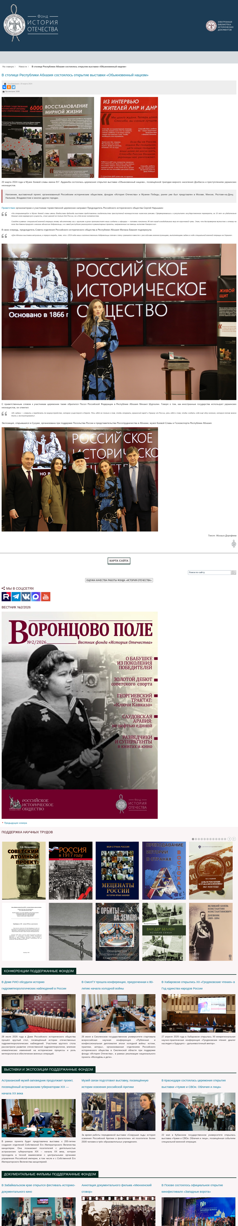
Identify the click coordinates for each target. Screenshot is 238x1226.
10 (219, 839)
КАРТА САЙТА (119, 560)
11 (222, 839)
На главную (8, 67)
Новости (23, 67)
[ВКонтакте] (4, 87)
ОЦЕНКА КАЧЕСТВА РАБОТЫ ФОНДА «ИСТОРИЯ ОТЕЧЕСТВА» (119, 580)
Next (234, 839)
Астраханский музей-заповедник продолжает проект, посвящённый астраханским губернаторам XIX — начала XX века (37, 1087)
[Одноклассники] (9, 87)
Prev (229, 839)
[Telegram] (13, 87)
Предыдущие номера (15, 823)
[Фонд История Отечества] (31, 23)
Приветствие (8, 208)
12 (225, 839)
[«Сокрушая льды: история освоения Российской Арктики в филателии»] (119, 1111)
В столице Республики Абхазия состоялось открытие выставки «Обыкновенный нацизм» (75, 75)
